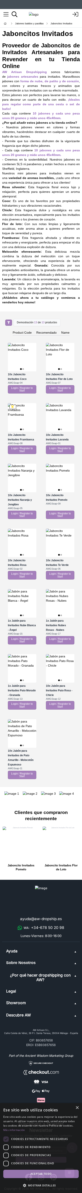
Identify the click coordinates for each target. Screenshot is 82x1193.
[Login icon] (75, 14)
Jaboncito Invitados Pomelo (21, 867)
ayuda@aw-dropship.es (41, 919)
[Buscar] (14, 14)
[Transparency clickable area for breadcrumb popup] (28, 23)
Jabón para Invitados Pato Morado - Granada (22, 690)
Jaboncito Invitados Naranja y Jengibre (20, 500)
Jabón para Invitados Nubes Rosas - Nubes (56, 625)
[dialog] (41, 1148)
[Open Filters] (8, 323)
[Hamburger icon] (6, 14)
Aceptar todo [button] (41, 1174)
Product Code (22, 332)
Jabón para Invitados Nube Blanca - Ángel (22, 625)
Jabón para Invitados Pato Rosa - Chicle (59, 690)
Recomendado (46, 332)
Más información (14, 1130)
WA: (44, 927)
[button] (41, 1185)
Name (65, 332)
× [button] (77, 1107)
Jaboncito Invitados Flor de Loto (61, 867)
